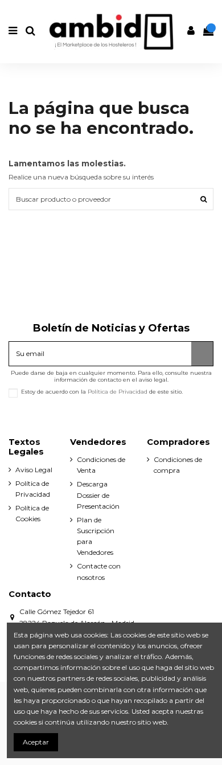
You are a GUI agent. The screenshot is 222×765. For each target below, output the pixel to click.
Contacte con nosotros (99, 571)
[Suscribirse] (202, 354)
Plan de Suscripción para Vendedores (95, 536)
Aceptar (36, 742)
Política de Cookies (32, 513)
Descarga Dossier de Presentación (98, 495)
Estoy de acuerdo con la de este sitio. (102, 391)
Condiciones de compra (178, 464)
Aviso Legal (33, 469)
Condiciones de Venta (101, 464)
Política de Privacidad (117, 391)
